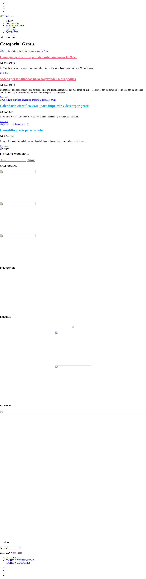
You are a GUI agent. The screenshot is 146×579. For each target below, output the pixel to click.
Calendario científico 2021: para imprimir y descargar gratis (44, 106)
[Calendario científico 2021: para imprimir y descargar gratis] (28, 100)
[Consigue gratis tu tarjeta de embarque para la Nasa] (24, 51)
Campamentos (12, 23)
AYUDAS (10, 27)
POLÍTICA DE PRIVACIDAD (20, 560)
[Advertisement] (73, 293)
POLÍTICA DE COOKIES (18, 563)
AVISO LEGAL (13, 557)
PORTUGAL (12, 30)
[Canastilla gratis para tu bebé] (14, 124)
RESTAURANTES (15, 25)
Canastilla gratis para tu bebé (21, 130)
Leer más (4, 73)
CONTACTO (12, 32)
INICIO (9, 21)
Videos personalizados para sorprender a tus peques (38, 79)
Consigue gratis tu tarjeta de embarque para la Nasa (38, 57)
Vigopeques (16, 553)
